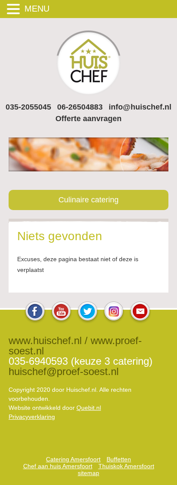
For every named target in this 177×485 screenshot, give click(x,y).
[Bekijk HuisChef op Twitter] (87, 321)
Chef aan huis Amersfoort (57, 466)
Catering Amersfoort (73, 459)
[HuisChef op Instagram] (114, 321)
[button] (14, 9)
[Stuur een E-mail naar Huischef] (140, 321)
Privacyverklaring (32, 416)
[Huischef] (88, 93)
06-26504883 (80, 107)
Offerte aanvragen (88, 118)
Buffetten (119, 459)
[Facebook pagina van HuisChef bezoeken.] (35, 321)
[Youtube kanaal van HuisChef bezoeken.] (61, 321)
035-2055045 (28, 107)
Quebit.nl (88, 407)
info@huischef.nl (140, 107)
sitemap (88, 473)
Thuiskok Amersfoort (126, 466)
